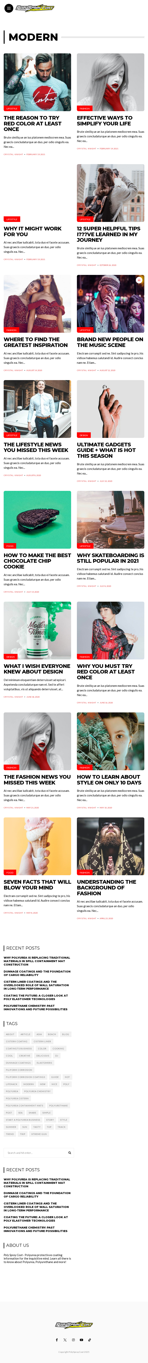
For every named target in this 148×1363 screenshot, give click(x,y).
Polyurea (12, 1091)
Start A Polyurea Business (23, 1120)
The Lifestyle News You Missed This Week (36, 447)
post (9, 1112)
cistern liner (42, 1041)
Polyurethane (58, 1105)
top (49, 1127)
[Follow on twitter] (65, 1340)
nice (54, 1084)
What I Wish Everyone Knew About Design (37, 669)
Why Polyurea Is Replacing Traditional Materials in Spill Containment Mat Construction (37, 961)
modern (29, 1084)
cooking (58, 1048)
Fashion (85, 108)
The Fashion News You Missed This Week (37, 780)
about (10, 1034)
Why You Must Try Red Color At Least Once (106, 672)
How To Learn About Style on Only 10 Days (109, 780)
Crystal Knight (13, 154)
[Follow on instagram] (74, 1340)
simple (46, 1112)
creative (24, 1055)
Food (10, 546)
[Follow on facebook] (57, 1340)
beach (52, 1034)
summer (11, 1127)
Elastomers (44, 1063)
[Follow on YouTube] (82, 1340)
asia (39, 1034)
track (62, 1127)
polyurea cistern (17, 1098)
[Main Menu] (9, 8)
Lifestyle (12, 108)
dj (56, 1055)
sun (24, 1127)
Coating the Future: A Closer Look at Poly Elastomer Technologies (36, 997)
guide (55, 1077)
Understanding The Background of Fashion (106, 887)
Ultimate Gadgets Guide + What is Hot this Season (106, 450)
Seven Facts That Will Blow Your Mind (37, 885)
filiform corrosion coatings (25, 1077)
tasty (37, 1127)
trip (22, 1134)
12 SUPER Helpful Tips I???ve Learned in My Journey (108, 234)
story (50, 1120)
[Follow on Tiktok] (90, 1340)
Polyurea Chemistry (37, 1091)
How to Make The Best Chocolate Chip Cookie (37, 561)
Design (84, 435)
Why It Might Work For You (32, 231)
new (42, 1084)
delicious (42, 1055)
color (42, 1048)
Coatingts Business (19, 1048)
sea (20, 1112)
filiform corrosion (19, 1070)
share (32, 1112)
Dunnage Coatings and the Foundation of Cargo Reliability (37, 973)
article (25, 1034)
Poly (66, 1084)
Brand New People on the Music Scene (110, 342)
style (63, 1120)
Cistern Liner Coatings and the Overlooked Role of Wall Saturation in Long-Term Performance (36, 985)
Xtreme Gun (39, 1134)
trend (10, 1134)
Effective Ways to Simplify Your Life (104, 121)
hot (67, 1077)
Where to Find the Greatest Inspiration (36, 342)
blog (65, 1034)
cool (9, 1055)
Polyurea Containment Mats (24, 1105)
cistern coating (17, 1041)
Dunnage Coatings (18, 1063)
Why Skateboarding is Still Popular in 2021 (110, 558)
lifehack (11, 1084)
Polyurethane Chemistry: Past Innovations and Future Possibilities (35, 1007)
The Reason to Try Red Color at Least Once (32, 123)
